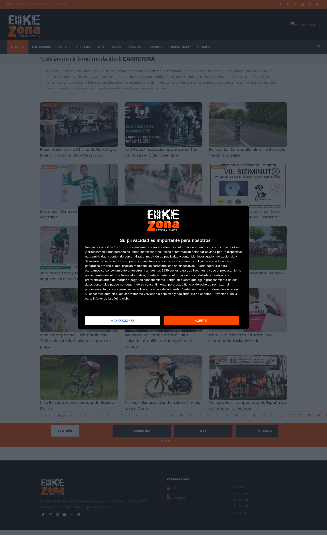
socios (126, 247)
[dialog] (163, 267)
